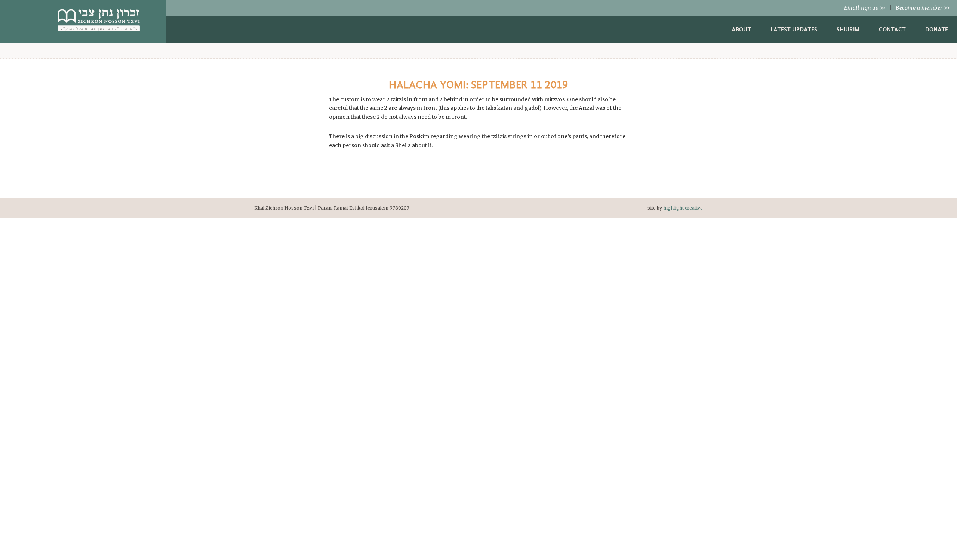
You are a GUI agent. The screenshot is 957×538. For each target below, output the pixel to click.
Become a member (923, 7)
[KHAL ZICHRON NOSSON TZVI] (99, 33)
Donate (936, 29)
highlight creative (683, 208)
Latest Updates (793, 29)
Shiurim (848, 29)
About (741, 29)
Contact (892, 29)
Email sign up (865, 7)
